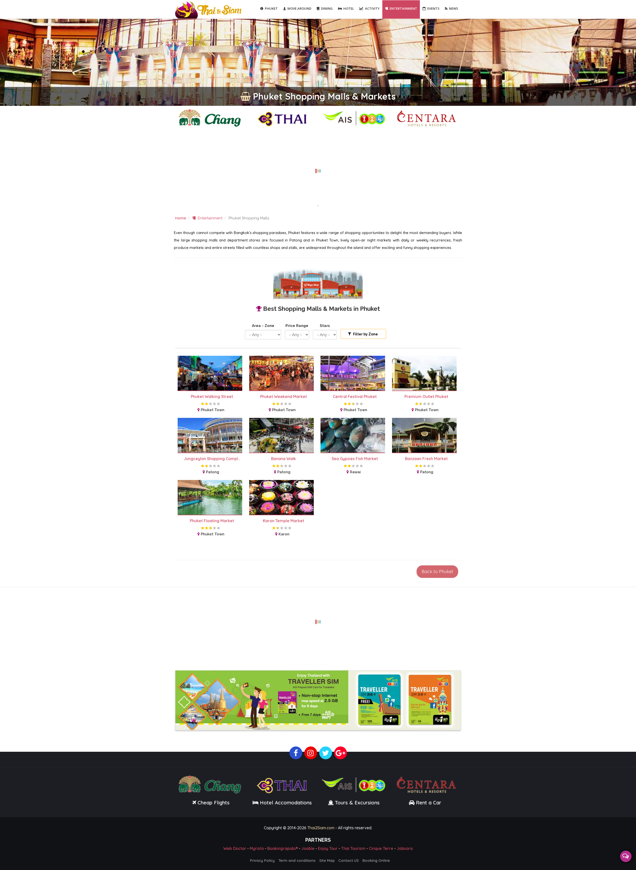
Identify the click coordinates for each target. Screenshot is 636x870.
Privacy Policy (262, 860)
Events (433, 8)
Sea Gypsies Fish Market (355, 458)
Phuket (271, 8)
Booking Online (376, 860)
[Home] (209, 9)
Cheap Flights (214, 802)
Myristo (257, 848)
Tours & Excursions (357, 802)
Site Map (327, 860)
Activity (372, 8)
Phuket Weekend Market (283, 396)
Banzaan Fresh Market (426, 458)
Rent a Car (428, 802)
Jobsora (405, 848)
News (453, 8)
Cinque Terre (381, 848)
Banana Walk (283, 458)
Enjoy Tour (328, 848)
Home (180, 218)
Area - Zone (263, 325)
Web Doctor (234, 848)
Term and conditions (297, 860)
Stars (325, 325)
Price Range (296, 325)
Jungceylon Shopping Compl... (212, 458)
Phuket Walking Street (212, 396)
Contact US (348, 860)
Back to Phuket (437, 571)
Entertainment (403, 8)
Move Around (299, 8)
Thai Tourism (353, 848)
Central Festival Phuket (355, 396)
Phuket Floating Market (212, 520)
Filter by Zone (365, 334)
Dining (327, 8)
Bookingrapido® (282, 848)
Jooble (308, 848)
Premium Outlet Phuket (426, 396)
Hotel (348, 8)
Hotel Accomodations (285, 802)
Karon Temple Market (283, 520)
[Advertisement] (318, 168)
